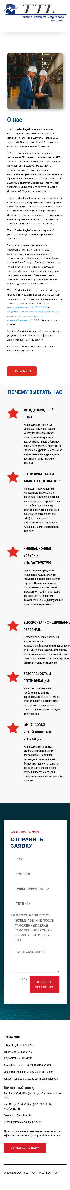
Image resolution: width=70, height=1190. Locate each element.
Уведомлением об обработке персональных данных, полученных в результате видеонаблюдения (33, 316)
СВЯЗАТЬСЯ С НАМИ (24, 1147)
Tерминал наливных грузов (30, 937)
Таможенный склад (31, 925)
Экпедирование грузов (34, 920)
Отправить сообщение (44, 984)
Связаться (20, 371)
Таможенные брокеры (33, 930)
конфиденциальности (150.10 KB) (27, 307)
